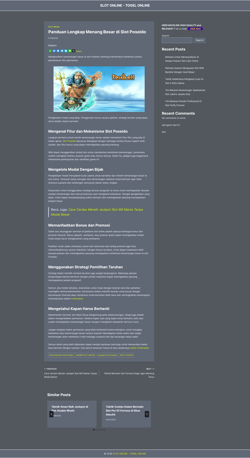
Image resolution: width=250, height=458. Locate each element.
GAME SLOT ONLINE (85, 355)
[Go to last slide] (51, 414)
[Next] (147, 414)
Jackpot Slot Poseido (107, 355)
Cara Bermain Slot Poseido (61, 355)
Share (79, 51)
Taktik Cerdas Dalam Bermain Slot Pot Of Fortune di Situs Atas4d (124, 410)
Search (165, 35)
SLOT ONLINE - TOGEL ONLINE (129, 453)
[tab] (94, 429)
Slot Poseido (69, 141)
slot (164, 132)
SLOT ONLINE (54, 27)
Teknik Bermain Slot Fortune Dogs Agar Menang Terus (129, 373)
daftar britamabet (139, 348)
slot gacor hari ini (171, 125)
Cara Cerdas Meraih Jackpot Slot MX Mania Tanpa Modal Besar (70, 373)
